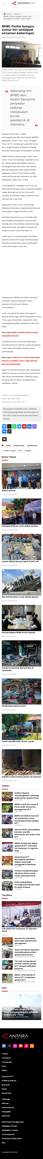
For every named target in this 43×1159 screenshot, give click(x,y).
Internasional (8, 1107)
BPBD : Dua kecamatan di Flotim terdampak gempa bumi (17, 704)
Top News (7, 895)
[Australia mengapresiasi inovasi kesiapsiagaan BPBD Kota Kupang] (21, 618)
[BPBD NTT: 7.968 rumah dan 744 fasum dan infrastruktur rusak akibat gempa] (21, 582)
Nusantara (6, 1093)
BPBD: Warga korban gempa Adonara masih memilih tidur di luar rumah (20, 740)
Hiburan (5, 1103)
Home (8, 14)
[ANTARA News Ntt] (24, 3)
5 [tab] (28, 1022)
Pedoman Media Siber (12, 1138)
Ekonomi (6, 1085)
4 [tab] (25, 1022)
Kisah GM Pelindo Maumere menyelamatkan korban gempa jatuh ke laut (27, 952)
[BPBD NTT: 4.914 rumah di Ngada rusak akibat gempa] (21, 476)
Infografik (6, 1112)
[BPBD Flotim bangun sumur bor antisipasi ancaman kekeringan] (21, 914)
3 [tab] (21, 1022)
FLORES (28, 451)
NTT (20, 451)
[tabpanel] (21, 1007)
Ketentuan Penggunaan (13, 1122)
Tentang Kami (8, 1134)
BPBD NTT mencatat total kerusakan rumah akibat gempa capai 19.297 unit (20, 560)
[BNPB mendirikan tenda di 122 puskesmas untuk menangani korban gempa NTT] (7, 819)
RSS (3, 1143)
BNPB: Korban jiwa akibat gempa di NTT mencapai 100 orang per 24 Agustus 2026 (21, 928)
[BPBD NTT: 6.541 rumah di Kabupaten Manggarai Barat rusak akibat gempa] (21, 511)
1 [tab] (14, 1022)
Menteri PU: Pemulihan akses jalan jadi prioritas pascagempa (25, 940)
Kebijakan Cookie (10, 1130)
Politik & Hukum (9, 1081)
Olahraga (6, 1099)
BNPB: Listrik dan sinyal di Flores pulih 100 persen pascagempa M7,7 (26, 806)
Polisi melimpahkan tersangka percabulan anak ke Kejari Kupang (27, 884)
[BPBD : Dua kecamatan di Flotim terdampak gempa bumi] (21, 691)
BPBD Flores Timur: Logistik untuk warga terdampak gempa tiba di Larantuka (18, 667)
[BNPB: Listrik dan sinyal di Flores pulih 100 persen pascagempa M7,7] (7, 808)
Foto (4, 988)
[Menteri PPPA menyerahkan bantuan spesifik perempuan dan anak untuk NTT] (7, 833)
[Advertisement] (21, 272)
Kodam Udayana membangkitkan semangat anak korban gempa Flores (27, 795)
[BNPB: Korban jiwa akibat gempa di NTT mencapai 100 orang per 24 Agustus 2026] (7, 847)
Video (4, 1070)
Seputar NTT (8, 1076)
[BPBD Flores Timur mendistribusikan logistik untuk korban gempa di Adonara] (21, 762)
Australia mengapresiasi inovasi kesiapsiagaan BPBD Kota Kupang (18, 631)
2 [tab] (18, 1022)
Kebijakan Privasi (9, 1126)
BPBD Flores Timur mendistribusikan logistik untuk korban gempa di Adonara (21, 775)
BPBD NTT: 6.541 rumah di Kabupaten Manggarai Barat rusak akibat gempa (20, 524)
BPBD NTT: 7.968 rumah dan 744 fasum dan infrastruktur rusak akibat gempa (21, 595)
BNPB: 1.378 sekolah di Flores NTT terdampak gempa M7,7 (25, 977)
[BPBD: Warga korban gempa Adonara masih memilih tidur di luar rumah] (21, 727)
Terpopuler (7, 1062)
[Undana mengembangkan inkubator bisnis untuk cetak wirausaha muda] (7, 874)
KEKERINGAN (19, 446)
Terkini (5, 786)
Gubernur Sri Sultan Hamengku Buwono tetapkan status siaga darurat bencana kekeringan (21, 360)
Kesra (16, 14)
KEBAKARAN (32, 446)
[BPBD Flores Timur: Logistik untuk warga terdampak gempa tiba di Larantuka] (21, 653)
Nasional (6, 1116)
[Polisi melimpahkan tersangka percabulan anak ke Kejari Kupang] (7, 886)
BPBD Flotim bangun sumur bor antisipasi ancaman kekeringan (18, 17)
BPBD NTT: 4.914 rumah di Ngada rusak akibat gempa (21, 489)
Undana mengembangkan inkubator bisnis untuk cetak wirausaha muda (26, 873)
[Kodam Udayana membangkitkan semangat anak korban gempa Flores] (7, 796)
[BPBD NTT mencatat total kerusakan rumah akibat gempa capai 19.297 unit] (21, 547)
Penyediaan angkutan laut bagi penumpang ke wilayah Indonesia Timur (21, 1012)
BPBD (8, 446)
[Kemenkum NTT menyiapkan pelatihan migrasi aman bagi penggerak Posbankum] (7, 860)
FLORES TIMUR (9, 451)
